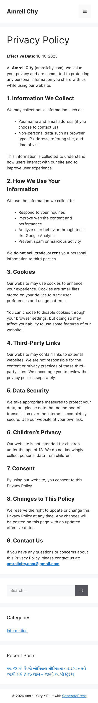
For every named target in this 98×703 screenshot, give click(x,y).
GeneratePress (74, 696)
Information (17, 630)
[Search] (81, 590)
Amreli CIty (22, 11)
